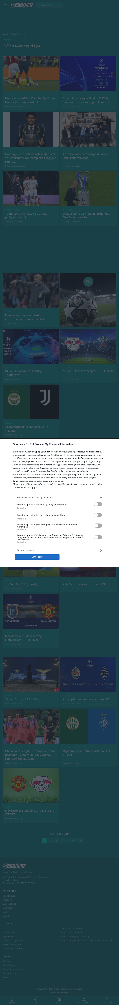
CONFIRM (37, 557)
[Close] (113, 444)
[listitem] (59, 497)
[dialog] (59, 502)
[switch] (98, 504)
